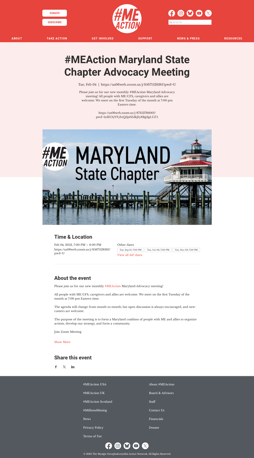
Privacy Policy (93, 427)
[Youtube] (199, 13)
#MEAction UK (94, 393)
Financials (156, 419)
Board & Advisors (161, 393)
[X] (208, 13)
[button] (17, 38)
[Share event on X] (64, 366)
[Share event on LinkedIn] (72, 366)
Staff (152, 401)
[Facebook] (171, 13)
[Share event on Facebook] (56, 366)
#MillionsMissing (95, 410)
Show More (62, 342)
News (87, 419)
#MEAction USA (94, 384)
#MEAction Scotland (97, 401)
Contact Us (156, 410)
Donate (154, 427)
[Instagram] (180, 13)
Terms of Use (92, 436)
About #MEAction (161, 384)
